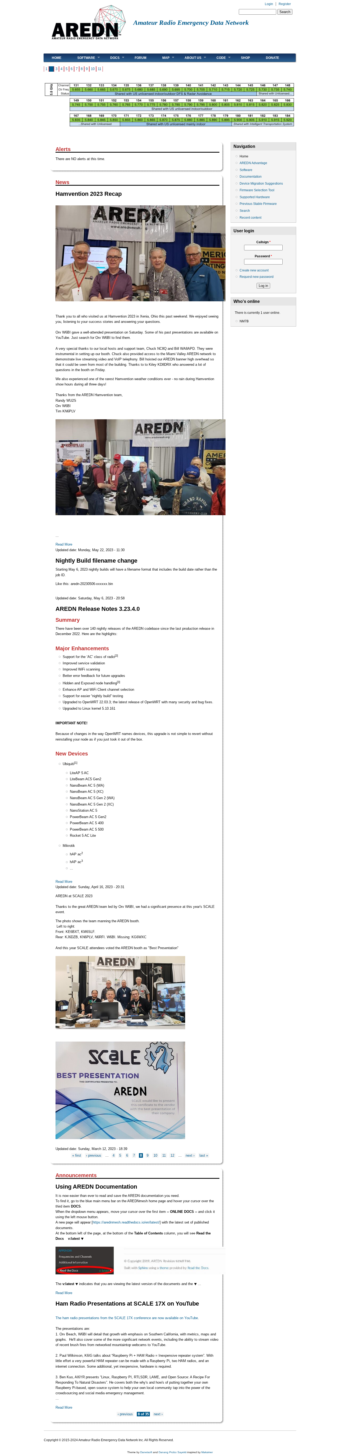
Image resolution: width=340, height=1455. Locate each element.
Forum (140, 58)
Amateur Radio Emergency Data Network (191, 22)
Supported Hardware (255, 197)
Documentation (251, 176)
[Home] (88, 41)
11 (99, 69)
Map (161, 58)
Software (82, 58)
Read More (64, 544)
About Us (189, 58)
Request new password (257, 277)
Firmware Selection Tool (257, 190)
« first (76, 1155)
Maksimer (207, 1452)
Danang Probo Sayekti (172, 1452)
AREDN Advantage (253, 163)
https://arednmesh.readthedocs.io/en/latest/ (126, 1222)
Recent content (250, 218)
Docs (111, 58)
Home (56, 58)
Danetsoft (146, 1452)
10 (93, 69)
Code (217, 58)
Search (245, 211)
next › (190, 1155)
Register (285, 4)
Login (269, 4)
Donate (272, 58)
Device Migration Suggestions (261, 183)
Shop (245, 58)
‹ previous (93, 1155)
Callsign (263, 242)
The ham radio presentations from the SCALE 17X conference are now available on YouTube (127, 1318)
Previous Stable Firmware (258, 204)
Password (263, 256)
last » (203, 1155)
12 (172, 1155)
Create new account (254, 270)
